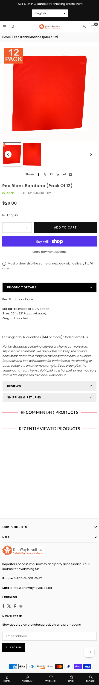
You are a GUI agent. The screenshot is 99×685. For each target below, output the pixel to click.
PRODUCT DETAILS (22, 287)
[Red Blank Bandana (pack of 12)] (12, 154)
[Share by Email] (71, 174)
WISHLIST (51, 681)
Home (6, 37)
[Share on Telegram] (64, 174)
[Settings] (84, 27)
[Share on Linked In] (58, 174)
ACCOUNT (28, 681)
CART (71, 681)
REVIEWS (14, 386)
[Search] (13, 26)
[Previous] (8, 154)
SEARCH (91, 681)
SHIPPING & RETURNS (24, 397)
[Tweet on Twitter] (45, 174)
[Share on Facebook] (38, 174)
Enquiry (12, 215)
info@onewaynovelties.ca (32, 588)
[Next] (90, 154)
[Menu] (4, 26)
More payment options (49, 252)
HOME (6, 681)
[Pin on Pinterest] (51, 174)
